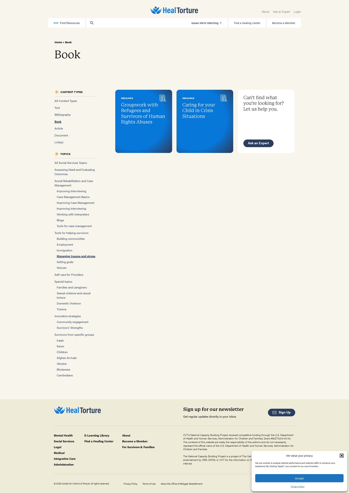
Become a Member (283, 23)
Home (58, 42)
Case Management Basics (73, 197)
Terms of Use (149, 483)
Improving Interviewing (71, 191)
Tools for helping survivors (72, 233)
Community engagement (72, 322)
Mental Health (63, 435)
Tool (57, 108)
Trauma (61, 309)
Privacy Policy (297, 486)
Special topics (63, 281)
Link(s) (59, 142)
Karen (60, 346)
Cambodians (65, 375)
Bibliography (63, 114)
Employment (65, 244)
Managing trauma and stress (76, 256)
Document (61, 135)
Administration (64, 464)
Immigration (64, 250)
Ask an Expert (281, 11)
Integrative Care (65, 458)
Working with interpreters (73, 214)
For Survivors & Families (138, 447)
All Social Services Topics (71, 163)
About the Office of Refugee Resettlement (181, 483)
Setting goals (65, 262)
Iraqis (60, 340)
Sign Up (285, 412)
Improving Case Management (75, 203)
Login (297, 11)
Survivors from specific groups (74, 334)
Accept (299, 478)
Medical (59, 453)
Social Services (64, 441)
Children (62, 352)
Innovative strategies (68, 316)
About (265, 11)
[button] (342, 455)
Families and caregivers (72, 287)
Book (58, 121)
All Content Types (66, 101)
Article (59, 128)
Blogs (60, 220)
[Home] (174, 10)
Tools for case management (74, 226)
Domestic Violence (69, 303)
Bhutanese (63, 369)
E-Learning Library (96, 435)
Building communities (71, 239)
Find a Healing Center (247, 23)
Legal (57, 447)
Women (62, 268)
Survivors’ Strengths (70, 328)
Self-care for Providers (69, 274)
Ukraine (62, 363)
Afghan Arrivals (67, 358)
